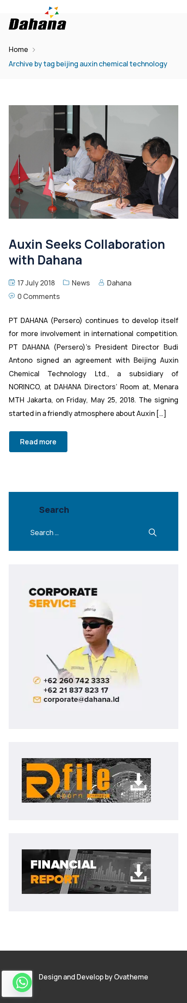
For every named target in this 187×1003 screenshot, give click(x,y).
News (81, 283)
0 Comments (38, 296)
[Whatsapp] (22, 982)
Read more (38, 442)
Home (18, 49)
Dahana (119, 283)
